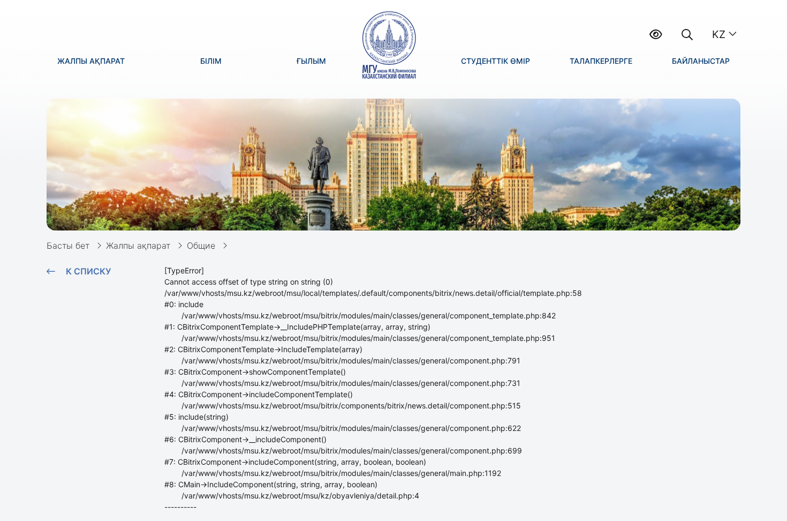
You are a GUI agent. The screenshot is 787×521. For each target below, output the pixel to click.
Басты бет (68, 245)
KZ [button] (718, 34)
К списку (88, 271)
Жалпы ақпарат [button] (91, 60)
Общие (201, 245)
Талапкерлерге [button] (601, 60)
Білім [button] (211, 60)
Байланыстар (701, 60)
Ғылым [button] (311, 60)
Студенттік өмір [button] (495, 60)
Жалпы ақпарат (138, 245)
